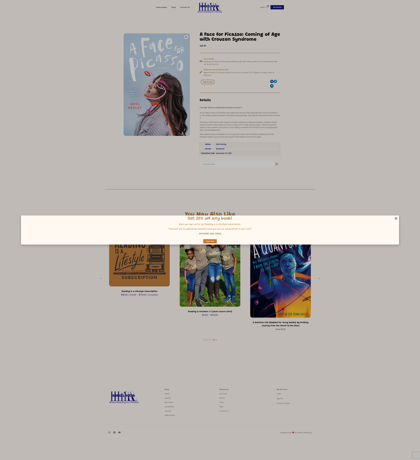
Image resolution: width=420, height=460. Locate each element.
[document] (210, 230)
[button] (396, 218)
